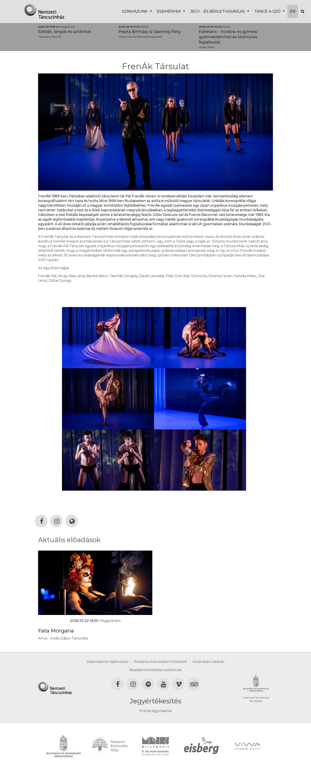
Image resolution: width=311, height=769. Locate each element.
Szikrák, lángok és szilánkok (64, 31)
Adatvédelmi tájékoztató (108, 662)
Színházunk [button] (135, 11)
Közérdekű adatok (208, 662)
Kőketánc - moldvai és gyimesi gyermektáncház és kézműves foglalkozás (228, 37)
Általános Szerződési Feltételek (160, 662)
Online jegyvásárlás (155, 711)
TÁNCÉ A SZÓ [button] (268, 11)
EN (292, 11)
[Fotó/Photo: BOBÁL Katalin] (108, 337)
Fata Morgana (56, 630)
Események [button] (169, 11)
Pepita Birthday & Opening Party (149, 31)
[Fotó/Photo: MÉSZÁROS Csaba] (200, 460)
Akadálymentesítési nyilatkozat (155, 670)
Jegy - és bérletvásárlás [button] (218, 11)
